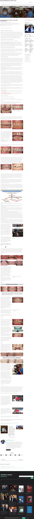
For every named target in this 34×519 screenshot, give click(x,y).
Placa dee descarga (12, 23)
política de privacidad (26, 477)
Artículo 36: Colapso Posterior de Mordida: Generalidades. (31, 45)
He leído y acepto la (24, 477)
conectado (6, 466)
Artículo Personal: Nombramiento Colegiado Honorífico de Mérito (31, 50)
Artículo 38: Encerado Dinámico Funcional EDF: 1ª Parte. (27, 41)
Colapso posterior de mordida (6, 23)
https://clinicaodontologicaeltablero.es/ (6, 417)
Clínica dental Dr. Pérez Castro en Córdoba (8, 24)
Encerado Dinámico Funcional (16, 24)
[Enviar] (32, 478)
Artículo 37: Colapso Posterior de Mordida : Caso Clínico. (31, 41)
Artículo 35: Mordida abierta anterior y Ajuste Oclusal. (27, 50)
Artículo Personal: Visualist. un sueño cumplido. (27, 45)
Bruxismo (2, 23)
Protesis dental (16, 23)
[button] (2, 455)
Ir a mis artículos (8, 449)
